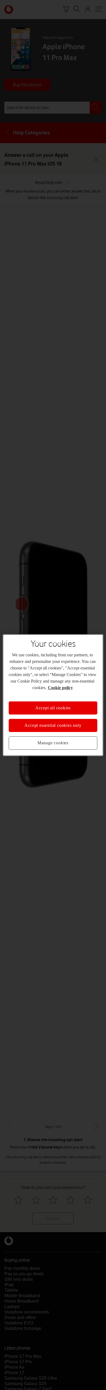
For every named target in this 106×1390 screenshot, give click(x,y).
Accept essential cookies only (52, 725)
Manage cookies (53, 742)
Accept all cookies (53, 707)
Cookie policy (60, 687)
